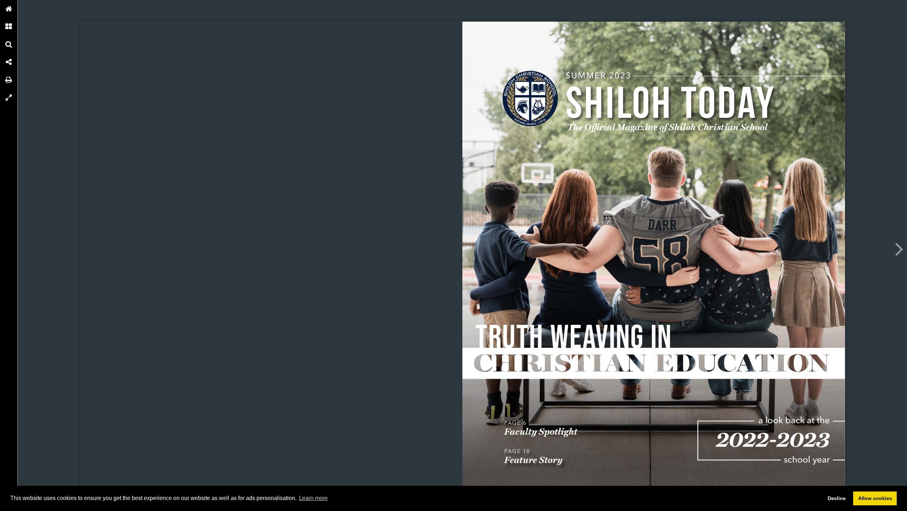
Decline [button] (837, 498)
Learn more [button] (313, 498)
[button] (9, 9)
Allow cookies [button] (875, 498)
